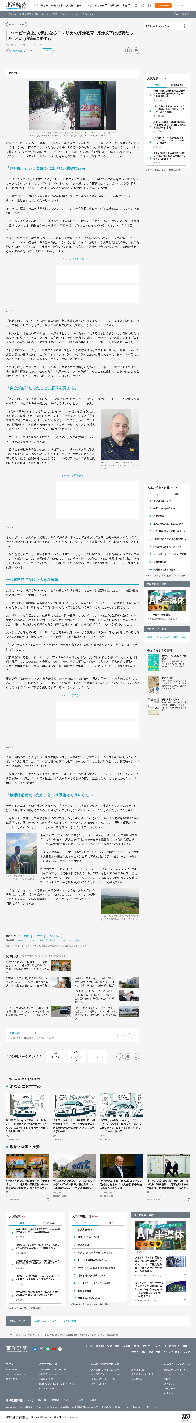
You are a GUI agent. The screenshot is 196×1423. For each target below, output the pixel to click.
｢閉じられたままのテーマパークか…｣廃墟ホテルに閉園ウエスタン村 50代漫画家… (169, 109)
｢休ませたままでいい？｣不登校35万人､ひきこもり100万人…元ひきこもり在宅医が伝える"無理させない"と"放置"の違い (96, 997)
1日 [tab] (156, 494)
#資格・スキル (154, 637)
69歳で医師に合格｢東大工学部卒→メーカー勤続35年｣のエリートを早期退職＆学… (169, 93)
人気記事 (152, 78)
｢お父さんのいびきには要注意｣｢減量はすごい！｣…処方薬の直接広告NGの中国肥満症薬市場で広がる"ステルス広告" (27, 967)
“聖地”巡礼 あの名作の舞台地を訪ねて (170, 539)
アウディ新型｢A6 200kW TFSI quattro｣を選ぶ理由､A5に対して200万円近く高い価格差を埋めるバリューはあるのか (27, 1011)
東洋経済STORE (47, 1379)
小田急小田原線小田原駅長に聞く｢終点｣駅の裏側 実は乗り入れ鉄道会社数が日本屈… (169, 125)
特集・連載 (57, 5)
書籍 (125, 5)
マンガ (88, 5)
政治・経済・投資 (29, 14)
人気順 (70, 5)
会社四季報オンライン (50, 1374)
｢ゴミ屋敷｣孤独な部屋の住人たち (169, 531)
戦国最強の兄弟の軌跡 (164, 569)
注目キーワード (155, 629)
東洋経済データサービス (103, 1379)
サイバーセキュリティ (17, 1374)
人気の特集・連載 (158, 487)
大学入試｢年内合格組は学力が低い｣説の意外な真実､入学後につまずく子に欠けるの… (169, 156)
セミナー (99, 5)
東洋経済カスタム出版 (142, 1374)
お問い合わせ (151, 1407)
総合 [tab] (157, 84)
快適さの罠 (167, 678)
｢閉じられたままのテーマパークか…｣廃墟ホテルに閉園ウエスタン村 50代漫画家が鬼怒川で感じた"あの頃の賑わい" (96, 1013)
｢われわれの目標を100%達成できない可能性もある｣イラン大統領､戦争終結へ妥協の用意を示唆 (121, 1184)
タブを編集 (183, 14)
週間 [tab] (177, 494)
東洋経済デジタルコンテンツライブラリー (59, 1384)
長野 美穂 (17, 50)
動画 (79, 5)
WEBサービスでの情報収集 (19, 1407)
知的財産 (64, 1407)
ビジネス (12, 14)
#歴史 (39, 936)
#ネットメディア (67, 940)
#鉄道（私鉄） (180, 637)
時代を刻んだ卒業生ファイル (167, 546)
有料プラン (169, 1379)
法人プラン (169, 1384)
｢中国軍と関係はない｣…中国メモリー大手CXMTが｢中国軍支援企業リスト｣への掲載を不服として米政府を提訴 (96, 982)
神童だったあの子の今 (164, 508)
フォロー (47, 51)
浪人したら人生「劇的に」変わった (170, 523)
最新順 (44, 5)
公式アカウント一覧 (73, 1400)
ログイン (181, 5)
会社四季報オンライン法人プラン (107, 1374)
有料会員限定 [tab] (177, 85)
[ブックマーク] (128, 50)
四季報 (113, 5)
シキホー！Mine (47, 1388)
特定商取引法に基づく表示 (85, 1407)
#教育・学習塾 (45, 940)
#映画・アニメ (24, 940)
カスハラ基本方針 (132, 1407)
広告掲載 (92, 1400)
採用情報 (55, 1400)
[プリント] (136, 50)
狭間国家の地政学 (170, 699)
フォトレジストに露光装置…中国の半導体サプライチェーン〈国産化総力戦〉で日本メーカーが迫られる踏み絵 (148, 1264)
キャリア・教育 (49, 14)
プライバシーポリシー (46, 1407)
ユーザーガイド (171, 1388)
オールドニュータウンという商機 (169, 554)
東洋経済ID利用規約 (111, 1407)
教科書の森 (136, 1379)
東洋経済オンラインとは (157, 26)
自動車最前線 (159, 562)
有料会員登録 (163, 5)
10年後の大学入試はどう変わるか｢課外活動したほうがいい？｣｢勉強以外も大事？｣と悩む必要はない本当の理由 (27, 982)
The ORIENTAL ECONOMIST (53, 1369)
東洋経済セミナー (100, 1384)
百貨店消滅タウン (162, 500)
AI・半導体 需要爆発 (159, 614)
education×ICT (13, 1369)
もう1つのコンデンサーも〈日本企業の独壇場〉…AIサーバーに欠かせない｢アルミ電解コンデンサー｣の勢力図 (149, 1289)
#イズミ (167, 637)
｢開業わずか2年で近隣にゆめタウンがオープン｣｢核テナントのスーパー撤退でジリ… (169, 140)
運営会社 (42, 1400)
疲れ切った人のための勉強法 (174, 657)
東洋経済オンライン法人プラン (106, 1369)
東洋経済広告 (137, 1369)
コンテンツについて (174, 1374)
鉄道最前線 (158, 516)
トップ (34, 5)
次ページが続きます (73, 259)
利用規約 (168, 1393)
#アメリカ (54, 936)
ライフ (64, 14)
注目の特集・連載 (156, 584)
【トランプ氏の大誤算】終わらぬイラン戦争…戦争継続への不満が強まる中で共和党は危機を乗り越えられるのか (168, 1184)
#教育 (26, 936)
